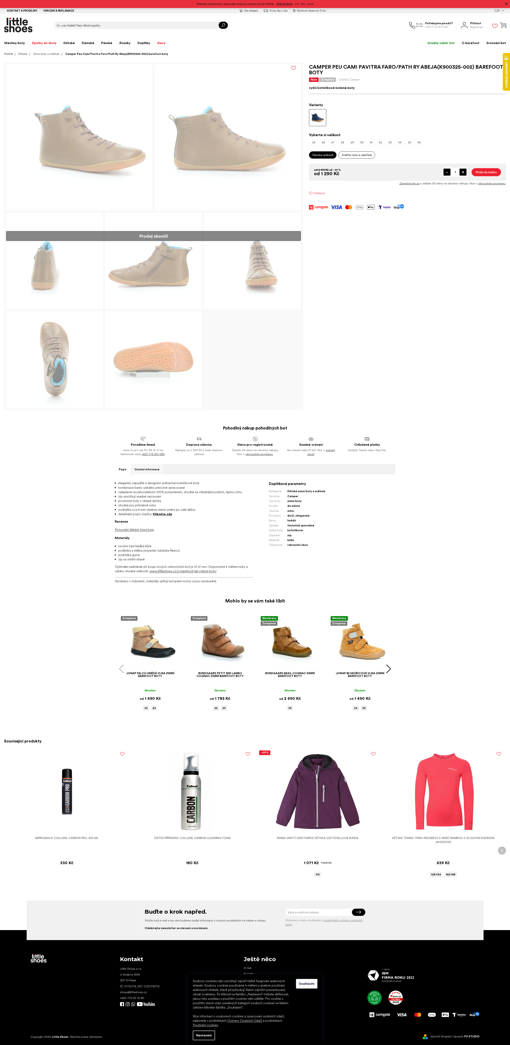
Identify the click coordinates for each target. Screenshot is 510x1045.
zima (290, 510)
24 (154, 708)
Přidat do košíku (486, 172)
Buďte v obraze (122, 1004)
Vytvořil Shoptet (440, 1036)
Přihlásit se (358, 912)
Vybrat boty (285, 3)
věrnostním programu (491, 183)
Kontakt (248, 973)
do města (293, 505)
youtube (146, 1004)
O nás (247, 968)
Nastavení (204, 1035)
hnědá (291, 520)
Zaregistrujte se (409, 183)
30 (364, 708)
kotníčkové (295, 530)
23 (146, 708)
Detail (315, 828)
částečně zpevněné (300, 525)
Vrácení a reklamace (58, 10)
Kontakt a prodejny (22, 10)
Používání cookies (205, 1025)
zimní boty (294, 501)
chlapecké (302, 515)
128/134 (436, 874)
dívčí (290, 515)
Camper (292, 496)
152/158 (450, 874)
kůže (290, 540)
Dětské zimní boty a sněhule (306, 491)
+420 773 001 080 (153, 454)
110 (318, 874)
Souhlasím (306, 984)
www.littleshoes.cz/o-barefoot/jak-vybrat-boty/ (183, 571)
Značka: (349, 79)
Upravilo (466, 1036)
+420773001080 (134, 1004)
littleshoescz (128, 1004)
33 (290, 708)
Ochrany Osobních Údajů (245, 1021)
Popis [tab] (122, 469)
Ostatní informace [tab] (147, 469)
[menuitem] (14, 43)
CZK (497, 10)
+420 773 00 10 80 (132, 998)
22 (216, 708)
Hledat (223, 25)
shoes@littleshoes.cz (133, 992)
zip (289, 535)
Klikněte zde (162, 514)
